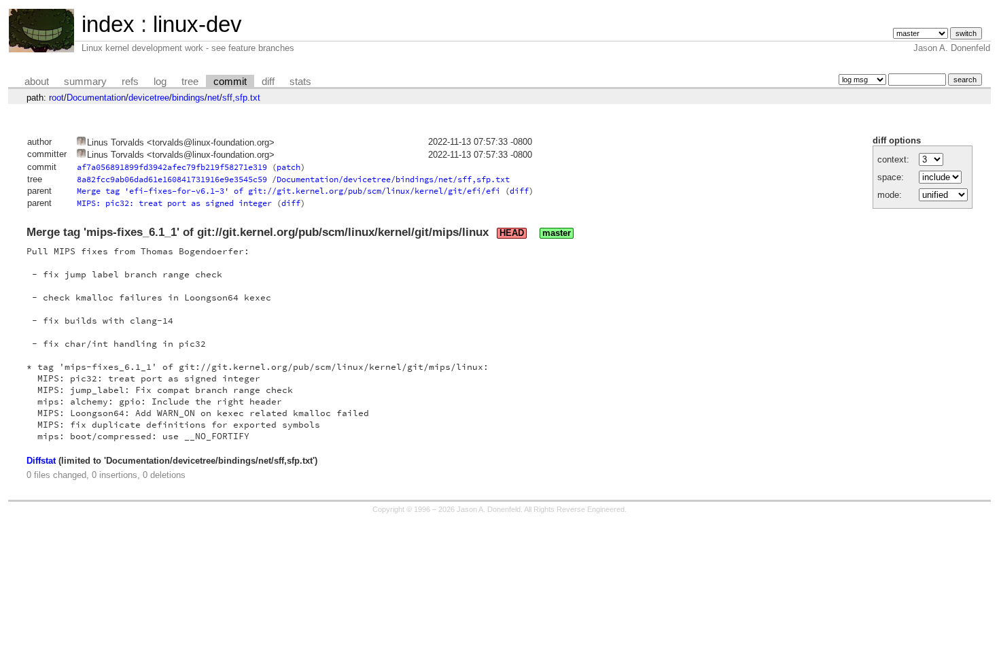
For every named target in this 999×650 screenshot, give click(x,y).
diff (268, 81)
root (56, 97)
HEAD (512, 233)
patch (288, 167)
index (108, 24)
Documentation (96, 97)
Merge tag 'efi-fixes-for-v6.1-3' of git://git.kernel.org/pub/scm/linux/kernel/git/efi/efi (288, 191)
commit (230, 81)
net (213, 97)
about (36, 81)
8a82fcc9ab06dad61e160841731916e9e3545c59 (172, 179)
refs (130, 81)
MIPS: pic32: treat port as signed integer (174, 203)
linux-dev (197, 24)
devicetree (148, 97)
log (160, 81)
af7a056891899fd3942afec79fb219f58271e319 (172, 167)
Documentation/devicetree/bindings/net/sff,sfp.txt (393, 179)
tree (189, 81)
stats (300, 81)
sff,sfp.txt (241, 97)
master (556, 233)
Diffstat (41, 461)
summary (85, 81)
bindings (188, 97)
